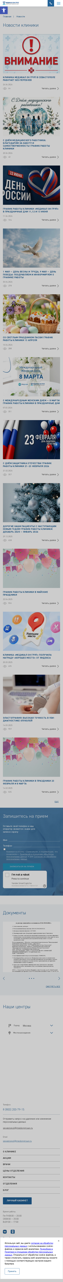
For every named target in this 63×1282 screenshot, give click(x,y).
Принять (12, 1271)
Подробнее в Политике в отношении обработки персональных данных (29, 1252)
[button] (4, 10)
